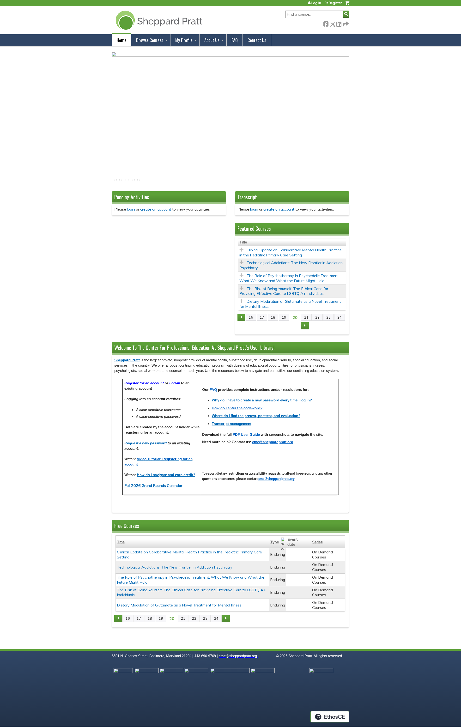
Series (317, 541)
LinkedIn (338, 23)
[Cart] (347, 4)
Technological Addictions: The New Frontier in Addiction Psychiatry (174, 567)
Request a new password (145, 443)
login (131, 209)
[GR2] (230, 55)
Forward (345, 22)
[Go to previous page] (241, 317)
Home (121, 39)
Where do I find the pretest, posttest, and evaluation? (256, 416)
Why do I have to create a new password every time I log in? (262, 400)
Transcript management (231, 424)
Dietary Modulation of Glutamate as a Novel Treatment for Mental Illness (179, 605)
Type (274, 541)
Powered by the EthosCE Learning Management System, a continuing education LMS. (329, 716)
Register (335, 3)
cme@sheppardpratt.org (272, 442)
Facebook (325, 23)
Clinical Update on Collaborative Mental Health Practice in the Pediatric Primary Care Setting (290, 252)
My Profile (183, 39)
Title (243, 242)
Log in (316, 3)
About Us (211, 39)
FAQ (234, 39)
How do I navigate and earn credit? (166, 475)
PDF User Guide (246, 434)
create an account (155, 209)
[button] (115, 181)
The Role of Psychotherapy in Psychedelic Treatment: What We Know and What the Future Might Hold (289, 278)
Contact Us (257, 39)
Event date (292, 542)
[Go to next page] (305, 325)
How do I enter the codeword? (237, 408)
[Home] (158, 20)
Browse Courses (149, 39)
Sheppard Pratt (127, 360)
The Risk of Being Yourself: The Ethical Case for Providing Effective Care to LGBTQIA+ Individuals (283, 291)
